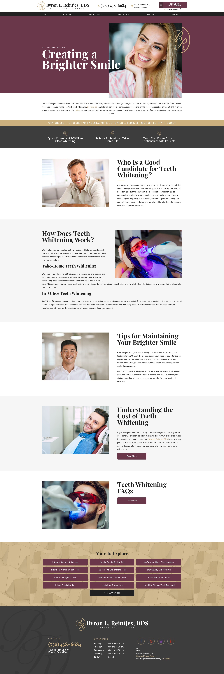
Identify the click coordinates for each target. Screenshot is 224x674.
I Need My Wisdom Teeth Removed (159, 585)
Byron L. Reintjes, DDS (158, 439)
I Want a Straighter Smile (65, 577)
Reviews (150, 14)
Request (174, 5)
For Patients (123, 14)
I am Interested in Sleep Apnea (112, 577)
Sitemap (139, 656)
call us (77, 110)
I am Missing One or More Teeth (112, 570)
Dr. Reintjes (92, 107)
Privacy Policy (149, 656)
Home (45, 14)
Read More (132, 456)
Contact (175, 14)
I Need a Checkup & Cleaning (65, 562)
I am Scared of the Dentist (159, 577)
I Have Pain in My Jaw (65, 585)
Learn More (132, 501)
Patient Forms (172, 9)
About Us (67, 14)
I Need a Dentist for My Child (112, 562)
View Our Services (112, 593)
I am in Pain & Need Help (112, 585)
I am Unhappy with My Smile (158, 570)
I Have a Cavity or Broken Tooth (65, 570)
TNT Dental (165, 659)
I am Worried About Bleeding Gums (158, 562)
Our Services (94, 14)
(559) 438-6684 (113, 5)
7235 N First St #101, (142, 6)
